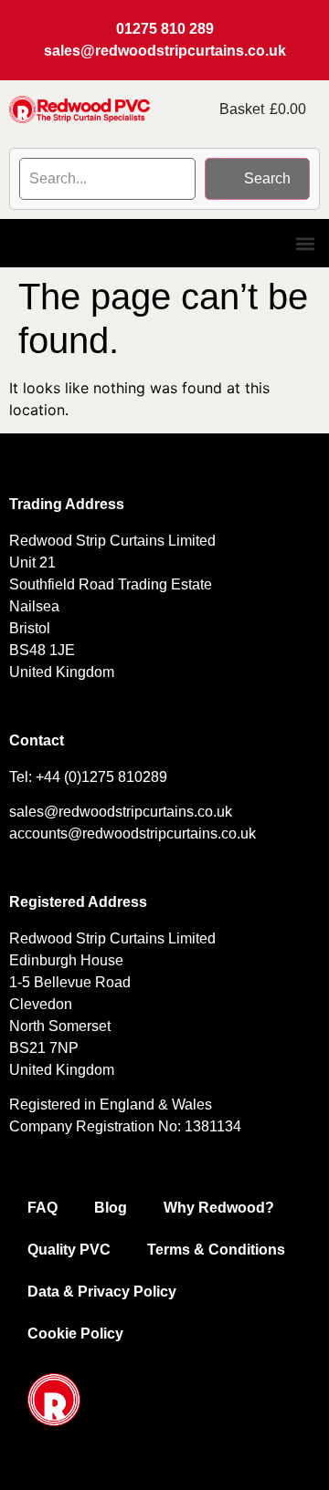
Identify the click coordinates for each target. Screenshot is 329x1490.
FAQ (42, 1207)
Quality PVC (69, 1249)
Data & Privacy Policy (101, 1291)
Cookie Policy (75, 1333)
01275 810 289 (165, 28)
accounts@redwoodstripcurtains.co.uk (132, 833)
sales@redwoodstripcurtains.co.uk (165, 50)
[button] (305, 243)
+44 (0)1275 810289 (101, 777)
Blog (110, 1207)
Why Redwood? (219, 1207)
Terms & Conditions (216, 1249)
